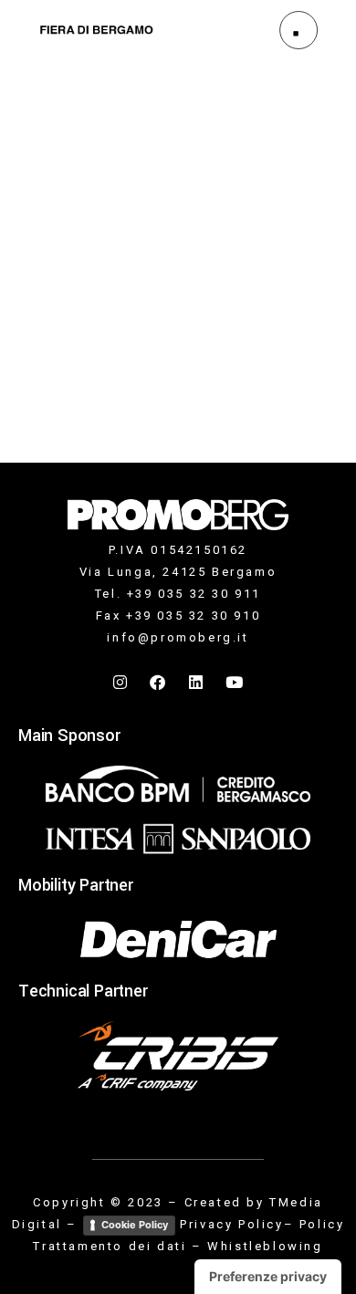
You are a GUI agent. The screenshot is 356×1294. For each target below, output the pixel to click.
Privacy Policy (231, 1224)
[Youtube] (234, 682)
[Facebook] (158, 682)
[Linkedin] (197, 682)
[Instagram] (121, 682)
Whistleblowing (264, 1246)
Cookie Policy (134, 1224)
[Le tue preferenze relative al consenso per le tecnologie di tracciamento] (267, 1276)
